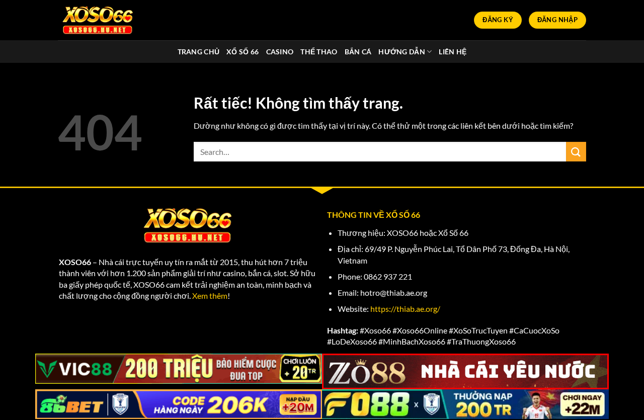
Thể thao (318, 51)
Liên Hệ (452, 51)
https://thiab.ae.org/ (405, 308)
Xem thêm (209, 295)
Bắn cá (358, 51)
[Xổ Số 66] (98, 20)
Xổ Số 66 (242, 51)
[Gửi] (576, 151)
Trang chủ (199, 51)
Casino (280, 51)
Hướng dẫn (401, 51)
